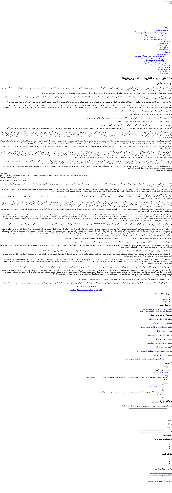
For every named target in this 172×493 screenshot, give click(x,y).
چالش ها (138, 359)
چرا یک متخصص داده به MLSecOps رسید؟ (155, 461)
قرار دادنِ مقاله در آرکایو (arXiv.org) (160, 335)
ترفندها (144, 359)
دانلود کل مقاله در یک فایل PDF (86, 286)
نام (170, 424)
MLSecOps (155, 460)
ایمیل (169, 427)
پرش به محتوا (167, 1)
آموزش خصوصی (162, 45)
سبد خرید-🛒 (163, 49)
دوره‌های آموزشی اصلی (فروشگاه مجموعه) (149, 32)
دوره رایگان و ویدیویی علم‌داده (154, 39)
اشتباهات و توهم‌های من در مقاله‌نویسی (159, 343)
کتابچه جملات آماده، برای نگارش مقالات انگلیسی (156, 327)
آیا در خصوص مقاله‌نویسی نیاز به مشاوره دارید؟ (86, 290)
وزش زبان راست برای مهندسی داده (156, 446)
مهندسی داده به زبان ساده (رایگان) (152, 33)
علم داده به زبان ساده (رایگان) (154, 37)
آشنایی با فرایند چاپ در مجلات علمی (160, 319)
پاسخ (166, 383)
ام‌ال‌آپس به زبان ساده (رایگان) (154, 35)
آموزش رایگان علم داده (161, 465)
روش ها (131, 359)
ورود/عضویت (163, 43)
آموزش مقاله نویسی (154, 359)
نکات (126, 359)
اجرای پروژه (164, 47)
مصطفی (153, 384)
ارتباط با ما (164, 41)
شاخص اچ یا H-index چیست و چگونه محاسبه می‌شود (154, 351)
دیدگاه (169, 420)
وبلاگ (166, 28)
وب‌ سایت (169, 431)
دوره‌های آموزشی (162, 30)
